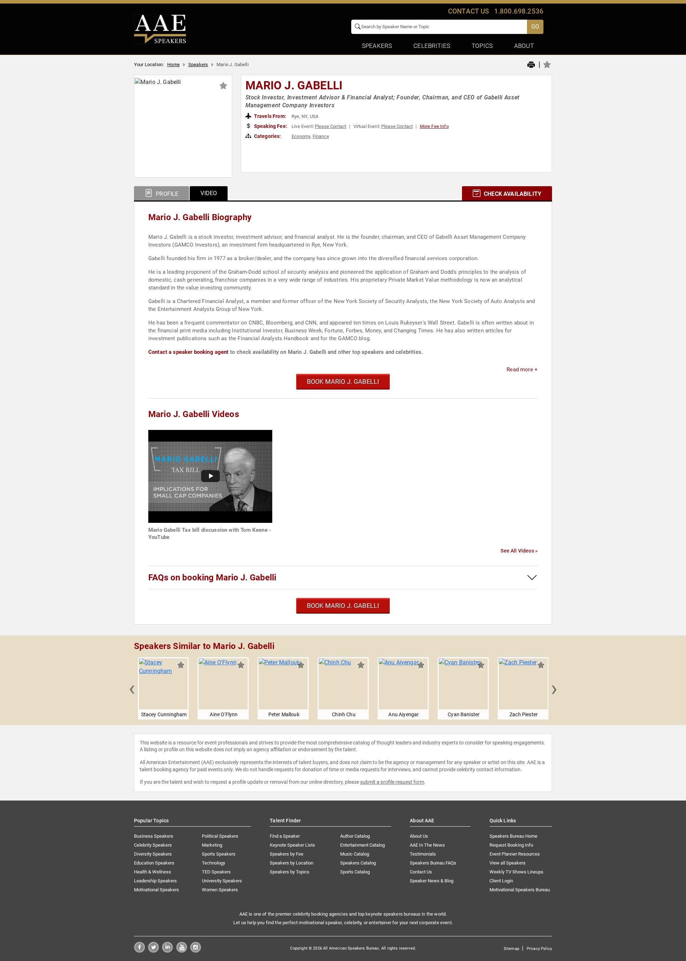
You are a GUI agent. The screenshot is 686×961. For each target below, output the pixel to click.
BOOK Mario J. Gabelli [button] (343, 381)
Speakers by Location (291, 863)
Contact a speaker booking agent (188, 352)
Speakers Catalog (358, 863)
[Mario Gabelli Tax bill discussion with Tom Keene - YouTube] (210, 475)
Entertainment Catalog (362, 845)
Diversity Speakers (153, 854)
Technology (213, 863)
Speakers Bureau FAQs (433, 863)
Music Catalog (354, 854)
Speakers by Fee (286, 854)
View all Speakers (507, 863)
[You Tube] (181, 950)
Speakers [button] (377, 45)
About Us (419, 836)
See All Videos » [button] (519, 551)
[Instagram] (195, 950)
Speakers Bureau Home (513, 836)
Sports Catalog (355, 872)
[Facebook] (139, 950)
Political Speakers (220, 836)
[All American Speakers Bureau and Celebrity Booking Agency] (160, 29)
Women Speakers (220, 889)
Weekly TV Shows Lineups (516, 872)
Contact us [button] (468, 11)
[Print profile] (531, 65)
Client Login (501, 880)
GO (535, 26)
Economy (301, 136)
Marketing (212, 845)
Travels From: (269, 116)
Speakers (198, 64)
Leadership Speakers (155, 880)
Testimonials (423, 854)
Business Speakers (153, 836)
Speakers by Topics (289, 872)
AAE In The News (427, 845)
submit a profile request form (392, 782)
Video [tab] (208, 193)
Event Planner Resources (514, 854)
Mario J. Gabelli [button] (294, 85)
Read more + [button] (522, 369)
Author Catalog (355, 836)
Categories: (267, 136)
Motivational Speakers (156, 889)
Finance (321, 136)
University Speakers (222, 880)
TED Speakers (216, 872)
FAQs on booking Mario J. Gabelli (212, 578)
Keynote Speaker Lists (292, 845)
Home (173, 64)
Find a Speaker (285, 836)
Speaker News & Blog (431, 880)
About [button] (524, 45)
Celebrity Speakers (153, 845)
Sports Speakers (218, 854)
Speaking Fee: (270, 126)
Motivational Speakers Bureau (519, 889)
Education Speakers (154, 863)
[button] (132, 688)
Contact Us (421, 872)
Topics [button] (482, 45)
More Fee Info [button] (434, 126)
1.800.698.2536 (518, 11)
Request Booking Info (511, 845)
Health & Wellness (152, 872)
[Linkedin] (167, 950)
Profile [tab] (166, 193)
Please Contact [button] (330, 126)
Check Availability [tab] (511, 193)
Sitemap (511, 948)
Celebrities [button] (431, 45)
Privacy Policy (539, 948)
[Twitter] (153, 950)
